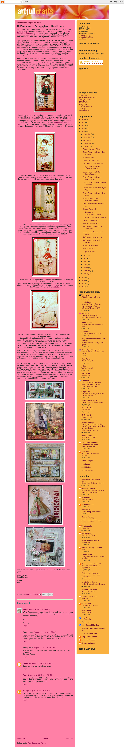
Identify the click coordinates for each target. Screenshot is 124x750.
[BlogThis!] (45, 594)
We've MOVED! (87, 410)
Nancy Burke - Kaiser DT (90, 540)
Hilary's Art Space (88, 643)
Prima (83, 366)
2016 (83, 122)
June (85, 258)
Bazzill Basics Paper (89, 401)
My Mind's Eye (86, 415)
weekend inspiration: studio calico (93, 584)
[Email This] (43, 594)
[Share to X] (47, 594)
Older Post (69, 738)
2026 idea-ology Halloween (90, 297)
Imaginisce (85, 464)
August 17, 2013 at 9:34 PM (42, 663)
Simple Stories (87, 470)
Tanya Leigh (86, 618)
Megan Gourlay (84, 110)
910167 (57, 287)
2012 (83, 278)
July (85, 255)
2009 (83, 287)
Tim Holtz (85, 295)
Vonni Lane (83, 101)
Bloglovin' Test (86, 417)
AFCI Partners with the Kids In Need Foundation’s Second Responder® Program (92, 384)
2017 (83, 119)
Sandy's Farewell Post (91, 245)
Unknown (27, 663)
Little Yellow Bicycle (89, 633)
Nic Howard (85, 510)
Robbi (27, 594)
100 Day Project (87, 361)
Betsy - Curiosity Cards (91, 220)
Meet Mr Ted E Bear (88, 535)
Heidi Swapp (86, 611)
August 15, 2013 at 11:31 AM (45, 632)
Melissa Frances (87, 517)
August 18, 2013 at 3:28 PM (40, 691)
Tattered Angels (87, 461)
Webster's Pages (87, 422)
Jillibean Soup (86, 322)
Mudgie (26, 691)
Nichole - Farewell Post (91, 223)
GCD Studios (86, 604)
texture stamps (59, 122)
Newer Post (21, 738)
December (87, 134)
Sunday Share (86, 542)
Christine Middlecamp (89, 573)
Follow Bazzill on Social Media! (92, 403)
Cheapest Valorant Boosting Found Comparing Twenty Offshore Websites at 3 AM (91, 306)
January (86, 274)
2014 (83, 128)
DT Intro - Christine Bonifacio (93, 163)
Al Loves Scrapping (88, 640)
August (86, 146)
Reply (25, 626)
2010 (83, 284)
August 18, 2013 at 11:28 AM (41, 675)
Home (45, 738)
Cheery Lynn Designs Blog (91, 350)
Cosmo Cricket (87, 408)
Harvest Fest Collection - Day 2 (92, 483)
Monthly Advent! (87, 499)
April (85, 264)
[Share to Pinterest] (52, 594)
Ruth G (26, 675)
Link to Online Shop (86, 37)
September (87, 143)
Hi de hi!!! (84, 598)
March (85, 268)
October (86, 140)
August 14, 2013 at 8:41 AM (39, 609)
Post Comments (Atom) (37, 743)
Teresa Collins (86, 435)
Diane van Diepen (85, 99)
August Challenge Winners (92, 149)
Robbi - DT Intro (88, 157)
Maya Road (85, 373)
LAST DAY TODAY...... (89, 591)
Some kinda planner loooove (91, 512)
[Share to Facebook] (49, 594)
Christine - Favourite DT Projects (94, 217)
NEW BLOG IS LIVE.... (89, 437)
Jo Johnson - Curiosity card (92, 237)
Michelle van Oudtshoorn (87, 97)
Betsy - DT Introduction (91, 160)
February (86, 271)
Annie (25, 609)
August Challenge (89, 252)
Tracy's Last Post (89, 248)
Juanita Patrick (84, 103)
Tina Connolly (86, 526)
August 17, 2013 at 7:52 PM (44, 648)
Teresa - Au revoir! (89, 209)
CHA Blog (85, 380)
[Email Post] (40, 594)
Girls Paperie (86, 359)
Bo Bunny (85, 313)
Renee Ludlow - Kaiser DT (91, 564)
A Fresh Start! (86, 620)
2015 (83, 125)
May (85, 261)
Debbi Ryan (83, 95)
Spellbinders (86, 467)
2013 (83, 131)
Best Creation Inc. (88, 505)
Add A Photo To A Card (89, 605)
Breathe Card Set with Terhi (91, 333)
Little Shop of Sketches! (90, 625)
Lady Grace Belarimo (89, 637)
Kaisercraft (22, 124)
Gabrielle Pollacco (88, 488)
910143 (69, 179)
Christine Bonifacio (85, 106)
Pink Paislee (86, 302)
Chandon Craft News (89, 589)
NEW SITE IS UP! (87, 613)
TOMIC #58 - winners (88, 446)
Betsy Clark (83, 105)
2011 (83, 281)
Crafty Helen (86, 533)
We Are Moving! (87, 368)
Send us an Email (85, 39)
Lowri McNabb (86, 555)
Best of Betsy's (87, 497)
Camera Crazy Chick (89, 596)
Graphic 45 (85, 392)
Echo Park (85, 451)
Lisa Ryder (82, 108)
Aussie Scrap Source (89, 582)
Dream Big (85, 528)
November (87, 137)
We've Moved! (86, 375)
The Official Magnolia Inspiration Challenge (89, 443)
